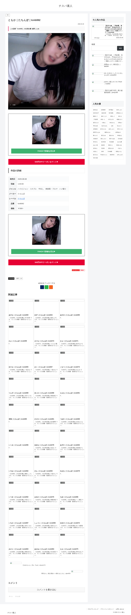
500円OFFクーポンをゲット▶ (46, 162)
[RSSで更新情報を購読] (51, 287)
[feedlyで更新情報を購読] (46, 287)
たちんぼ (21, 199)
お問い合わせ (120, 609)
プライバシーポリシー (107, 609)
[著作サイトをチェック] (42, 287)
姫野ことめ (19, 278)
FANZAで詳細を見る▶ (46, 151)
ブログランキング (93, 609)
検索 (93, 44)
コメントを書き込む (46, 589)
